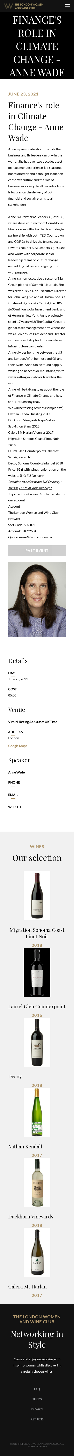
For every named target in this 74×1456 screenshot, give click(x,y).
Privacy (37, 1409)
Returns (37, 1419)
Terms (37, 1399)
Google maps (17, 746)
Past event (37, 550)
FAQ (37, 1389)
